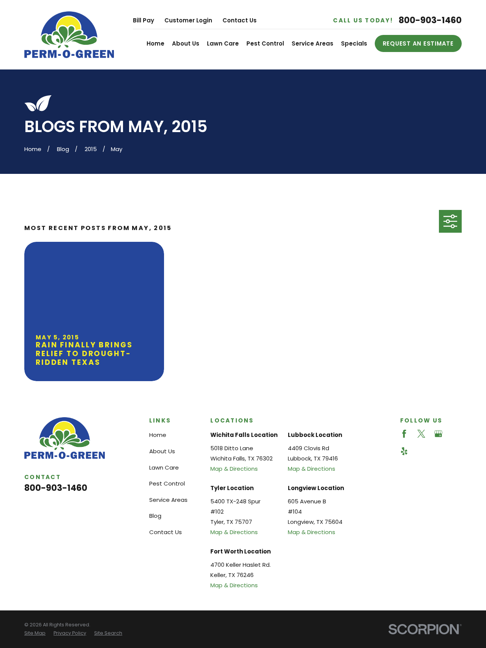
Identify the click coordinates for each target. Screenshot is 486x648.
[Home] (69, 35)
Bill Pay (143, 20)
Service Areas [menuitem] (312, 43)
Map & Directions (234, 469)
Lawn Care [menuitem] (223, 43)
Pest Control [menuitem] (265, 43)
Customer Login (188, 20)
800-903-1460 (430, 20)
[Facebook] (404, 434)
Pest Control (167, 483)
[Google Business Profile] (438, 434)
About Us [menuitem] (185, 43)
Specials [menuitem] (354, 43)
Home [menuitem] (155, 43)
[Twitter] (421, 434)
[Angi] (455, 434)
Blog (155, 516)
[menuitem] (35, 633)
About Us (162, 451)
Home (157, 435)
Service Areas (168, 500)
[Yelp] (404, 451)
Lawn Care (164, 467)
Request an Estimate (418, 43)
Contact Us (239, 20)
